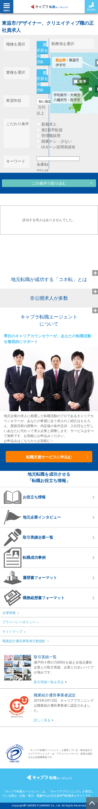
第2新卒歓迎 (52, 130)
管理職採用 (50, 135)
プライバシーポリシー (19, 622)
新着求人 (49, 124)
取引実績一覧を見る (49, 682)
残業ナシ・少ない (56, 141)
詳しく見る (42, 720)
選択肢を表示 (42, 53)
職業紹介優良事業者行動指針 (24, 641)
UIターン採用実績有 (58, 147)
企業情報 (9, 613)
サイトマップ (12, 631)
